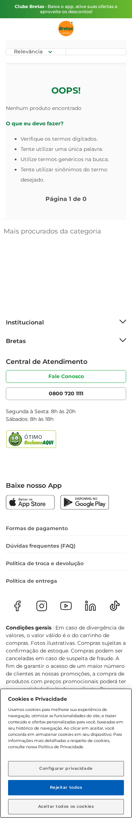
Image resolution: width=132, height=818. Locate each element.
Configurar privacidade (66, 768)
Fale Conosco (66, 376)
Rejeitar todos (66, 787)
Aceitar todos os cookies (66, 806)
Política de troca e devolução (45, 563)
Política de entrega (31, 581)
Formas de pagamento (37, 528)
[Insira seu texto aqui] (30, 503)
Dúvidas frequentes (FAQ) (41, 546)
